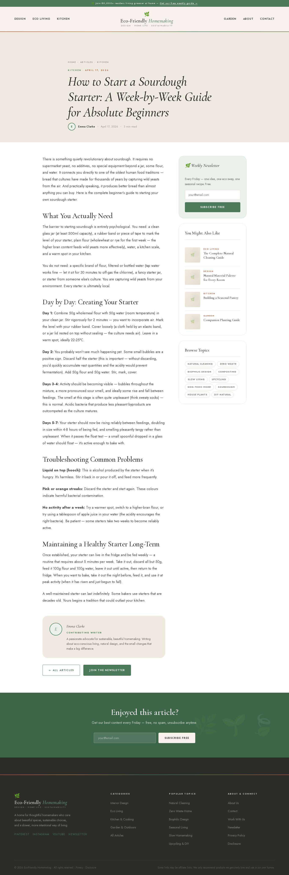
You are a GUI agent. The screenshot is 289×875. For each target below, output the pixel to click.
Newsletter (78, 834)
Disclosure (234, 844)
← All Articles (61, 670)
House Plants (197, 394)
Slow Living (196, 379)
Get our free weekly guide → (179, 3)
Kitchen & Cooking (122, 819)
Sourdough (226, 387)
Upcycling (219, 379)
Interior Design (119, 803)
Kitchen (63, 19)
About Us (233, 803)
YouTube (59, 834)
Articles (86, 62)
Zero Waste (228, 364)
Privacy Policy (236, 835)
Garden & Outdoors (123, 827)
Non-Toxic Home (199, 387)
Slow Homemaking (180, 835)
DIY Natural (222, 394)
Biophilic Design (200, 371)
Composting (227, 371)
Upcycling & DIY (179, 844)
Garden (230, 19)
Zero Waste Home (180, 811)
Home (72, 62)
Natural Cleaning (200, 364)
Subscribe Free (212, 207)
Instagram (41, 834)
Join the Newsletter (107, 670)
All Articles (116, 835)
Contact (267, 19)
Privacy (79, 867)
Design (20, 19)
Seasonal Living (178, 827)
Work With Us (236, 819)
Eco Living (41, 19)
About (248, 19)
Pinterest (21, 834)
